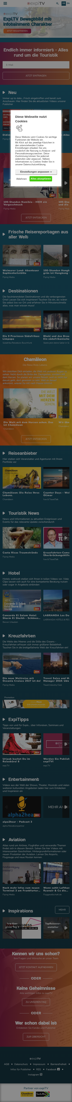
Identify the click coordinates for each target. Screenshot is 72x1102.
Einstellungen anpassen (34, 171)
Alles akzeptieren (41, 178)
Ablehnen (21, 179)
